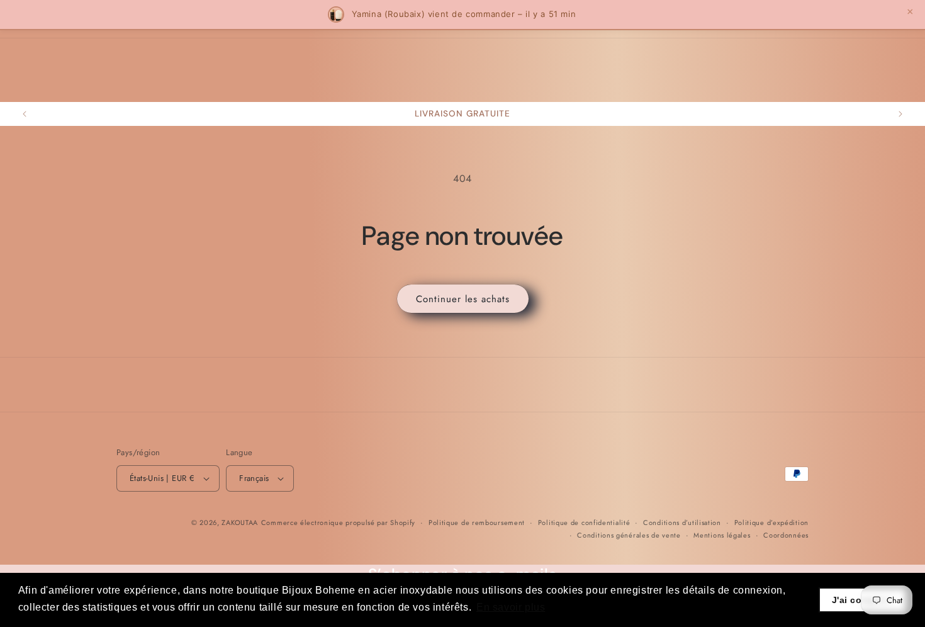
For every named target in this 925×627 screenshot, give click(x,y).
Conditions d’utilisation (682, 522)
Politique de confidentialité (584, 522)
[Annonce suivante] (900, 114)
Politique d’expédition (771, 522)
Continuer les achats (463, 299)
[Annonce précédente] (24, 114)
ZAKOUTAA (239, 522)
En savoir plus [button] (510, 607)
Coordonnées (786, 535)
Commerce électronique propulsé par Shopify (338, 522)
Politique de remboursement (477, 522)
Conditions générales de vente (628, 535)
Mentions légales (721, 535)
